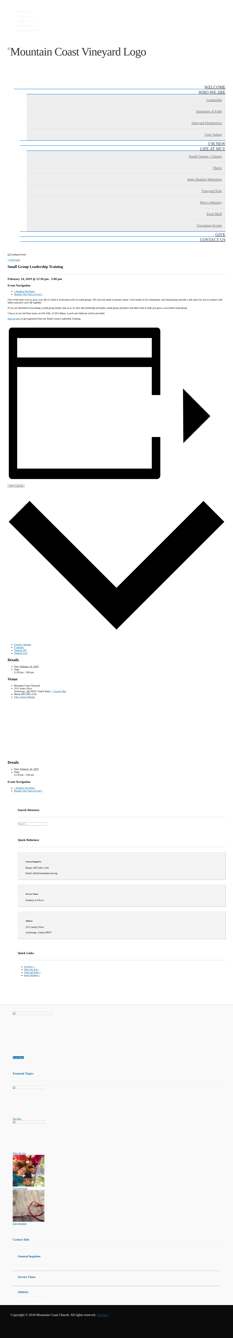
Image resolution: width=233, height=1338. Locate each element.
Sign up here (14, 318)
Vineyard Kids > (32, 972)
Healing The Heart (24, 291)
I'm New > (29, 966)
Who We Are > (31, 969)
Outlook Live (20, 653)
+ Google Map (58, 691)
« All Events (14, 260)
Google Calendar (22, 644)
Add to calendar (16, 486)
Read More (18, 1057)
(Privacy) (103, 1315)
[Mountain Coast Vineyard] (116, 54)
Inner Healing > (32, 975)
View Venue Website (24, 697)
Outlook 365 (20, 650)
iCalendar (19, 647)
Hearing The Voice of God (28, 294)
